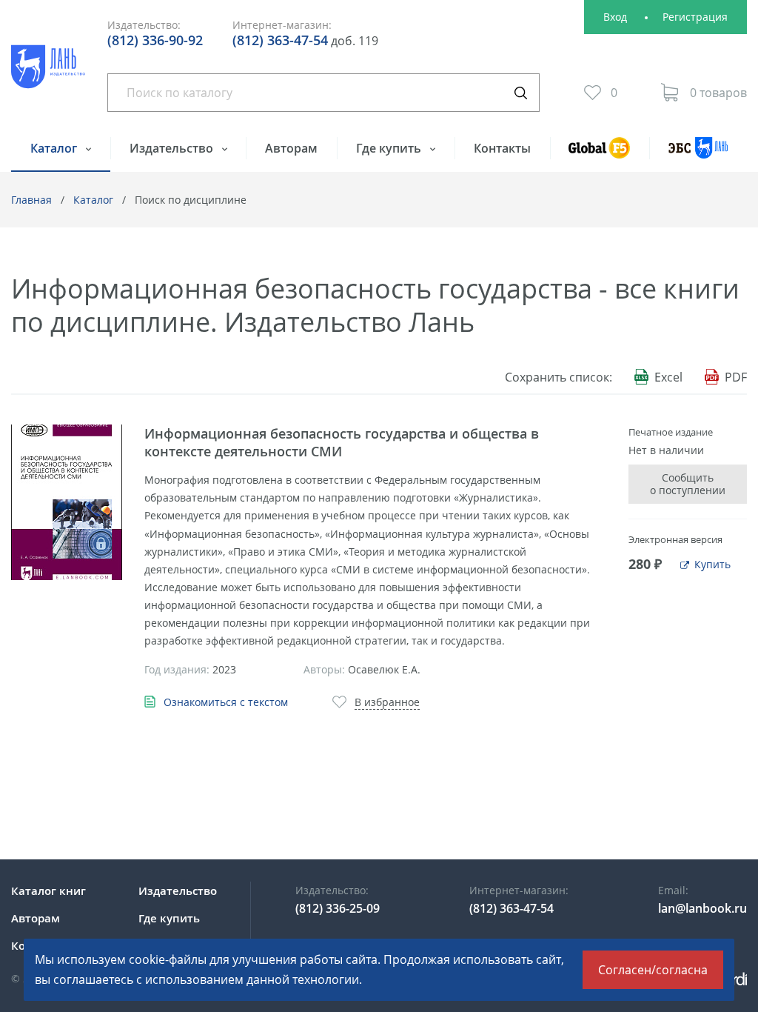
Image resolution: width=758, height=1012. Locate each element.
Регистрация (695, 17)
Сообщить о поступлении (687, 484)
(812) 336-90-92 (155, 40)
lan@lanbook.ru (702, 908)
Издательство (173, 148)
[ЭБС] (698, 154)
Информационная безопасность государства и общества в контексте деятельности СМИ (341, 442)
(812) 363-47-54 (280, 40)
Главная (31, 200)
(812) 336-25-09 (337, 908)
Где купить (390, 148)
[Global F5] (600, 154)
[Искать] (520, 92)
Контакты (502, 148)
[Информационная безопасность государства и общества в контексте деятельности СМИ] (66, 502)
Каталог (55, 148)
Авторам (291, 148)
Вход (615, 17)
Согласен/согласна (653, 970)
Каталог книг (48, 890)
